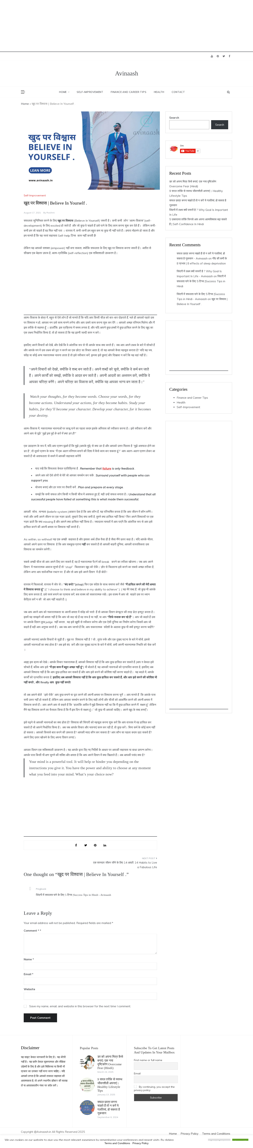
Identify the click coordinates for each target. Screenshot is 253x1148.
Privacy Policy (189, 1133)
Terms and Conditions (216, 1133)
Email (28, 974)
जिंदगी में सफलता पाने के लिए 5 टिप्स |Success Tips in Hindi (201, 281)
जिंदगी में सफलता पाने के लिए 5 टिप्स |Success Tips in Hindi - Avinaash (73, 894)
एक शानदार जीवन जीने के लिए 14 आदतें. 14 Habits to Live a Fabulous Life (125, 865)
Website (29, 989)
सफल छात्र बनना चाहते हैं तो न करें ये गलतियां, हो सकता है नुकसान (108, 1107)
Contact (178, 91)
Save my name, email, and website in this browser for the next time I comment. (80, 1006)
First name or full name (148, 1060)
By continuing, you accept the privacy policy (154, 1088)
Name (29, 959)
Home (63, 91)
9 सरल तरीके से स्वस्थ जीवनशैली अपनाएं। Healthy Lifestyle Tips (109, 1085)
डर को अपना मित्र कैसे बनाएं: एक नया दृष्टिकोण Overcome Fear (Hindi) (110, 1062)
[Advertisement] (111, 26)
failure (106, 468)
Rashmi (50, 212)
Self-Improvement (90, 91)
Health (159, 91)
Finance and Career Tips (128, 91)
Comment (31, 930)
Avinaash (126, 73)
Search (174, 117)
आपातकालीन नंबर (35, 1085)
